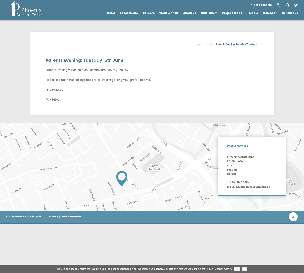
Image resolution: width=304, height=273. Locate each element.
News (209, 44)
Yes (237, 268)
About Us (189, 13)
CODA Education (70, 216)
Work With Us (168, 13)
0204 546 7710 (263, 5)
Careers (149, 13)
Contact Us (290, 13)
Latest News (129, 13)
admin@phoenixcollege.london (250, 187)
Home (111, 13)
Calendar (270, 13)
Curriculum (209, 13)
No (244, 268)
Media (253, 13)
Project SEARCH (233, 13)
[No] (300, 269)
